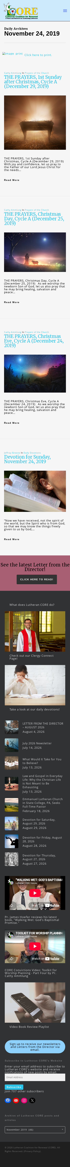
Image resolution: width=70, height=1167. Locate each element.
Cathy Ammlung (12, 72)
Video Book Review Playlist (29, 1027)
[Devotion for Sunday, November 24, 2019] (35, 518)
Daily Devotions (32, 452)
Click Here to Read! (36, 579)
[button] (65, 10)
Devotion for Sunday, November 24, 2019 (27, 459)
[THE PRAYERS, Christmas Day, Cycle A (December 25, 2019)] (35, 278)
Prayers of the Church (37, 72)
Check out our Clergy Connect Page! (32, 657)
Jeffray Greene (12, 452)
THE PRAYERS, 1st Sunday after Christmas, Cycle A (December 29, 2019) (33, 81)
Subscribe (14, 1087)
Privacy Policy (32, 1151)
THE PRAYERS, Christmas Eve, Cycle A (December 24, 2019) (34, 340)
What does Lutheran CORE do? (32, 605)
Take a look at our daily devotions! (35, 709)
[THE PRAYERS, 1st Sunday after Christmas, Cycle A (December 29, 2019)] (35, 155)
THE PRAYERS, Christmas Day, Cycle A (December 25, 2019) (34, 218)
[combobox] (35, 1129)
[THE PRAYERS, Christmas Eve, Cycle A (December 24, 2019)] (35, 398)
